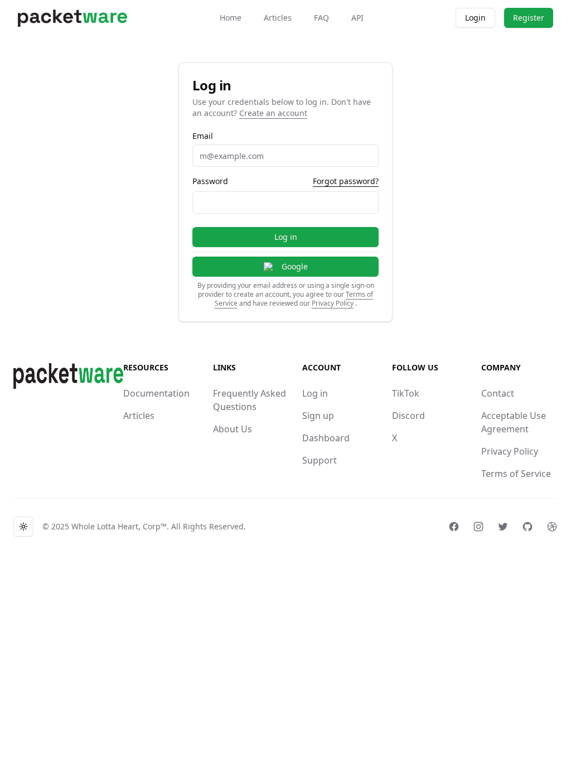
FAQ (321, 17)
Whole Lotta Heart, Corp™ (119, 526)
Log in (285, 237)
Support (319, 460)
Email (202, 136)
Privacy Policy (333, 303)
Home (230, 17)
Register (528, 17)
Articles (278, 17)
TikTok (405, 393)
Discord (408, 415)
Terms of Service (516, 473)
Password (210, 181)
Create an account (273, 113)
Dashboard (326, 438)
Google (295, 266)
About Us (232, 429)
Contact (497, 393)
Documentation (156, 393)
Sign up (318, 415)
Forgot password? (346, 181)
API (357, 17)
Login (475, 17)
